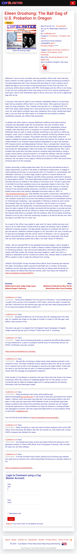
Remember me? (15, 513)
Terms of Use (63, 540)
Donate (41, 540)
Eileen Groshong (53, 50)
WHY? (53, 43)
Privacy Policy (51, 540)
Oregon (51, 46)
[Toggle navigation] (72, 3)
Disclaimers (32, 540)
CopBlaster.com (50, 33)
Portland (44, 46)
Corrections (53, 36)
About (7, 540)
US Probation (52, 52)
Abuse (14, 540)
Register (9, 524)
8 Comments (61, 26)
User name (9, 486)
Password (9, 501)
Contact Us (22, 540)
